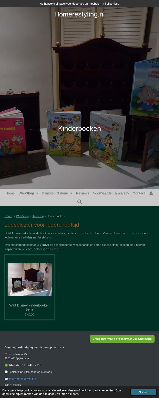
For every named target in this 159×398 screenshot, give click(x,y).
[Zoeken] (79, 202)
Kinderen (38, 216)
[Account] (151, 193)
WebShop (22, 216)
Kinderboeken (56, 216)
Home (8, 216)
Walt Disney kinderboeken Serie (29, 307)
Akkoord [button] (143, 392)
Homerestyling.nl (79, 14)
